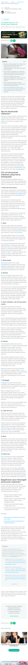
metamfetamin (18, 167)
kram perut (17, 213)
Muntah (3, 275)
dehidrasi (7, 245)
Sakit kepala (4, 263)
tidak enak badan (5, 428)
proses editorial (14, 556)
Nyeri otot (4, 456)
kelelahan (3, 266)
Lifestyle (13, 2)
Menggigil (3, 382)
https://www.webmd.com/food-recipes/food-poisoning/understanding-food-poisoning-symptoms (15, 562)
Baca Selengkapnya (14, 650)
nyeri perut (19, 232)
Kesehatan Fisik (20, 2)
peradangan (19, 193)
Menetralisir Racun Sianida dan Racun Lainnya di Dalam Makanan (13, 645)
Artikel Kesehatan (5, 2)
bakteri (3, 121)
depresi (13, 266)
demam (12, 344)
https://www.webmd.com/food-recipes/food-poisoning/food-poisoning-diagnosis (15, 578)
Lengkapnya (14, 583)
